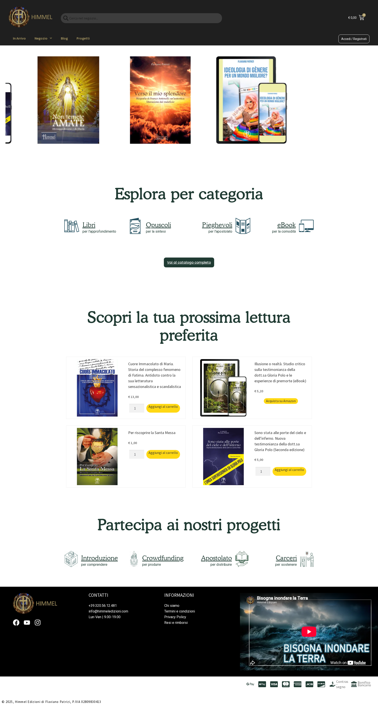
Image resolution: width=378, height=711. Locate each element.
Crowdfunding (163, 558)
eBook (286, 225)
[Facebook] (16, 622)
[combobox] (141, 18)
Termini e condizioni (179, 611)
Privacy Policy (175, 617)
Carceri (286, 558)
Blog (64, 38)
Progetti (83, 38)
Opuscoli (158, 225)
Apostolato (216, 558)
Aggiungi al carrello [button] (163, 406)
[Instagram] (37, 622)
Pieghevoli (217, 225)
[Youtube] (27, 622)
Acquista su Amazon (281, 401)
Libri (88, 225)
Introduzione (99, 558)
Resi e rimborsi (176, 623)
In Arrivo (19, 38)
